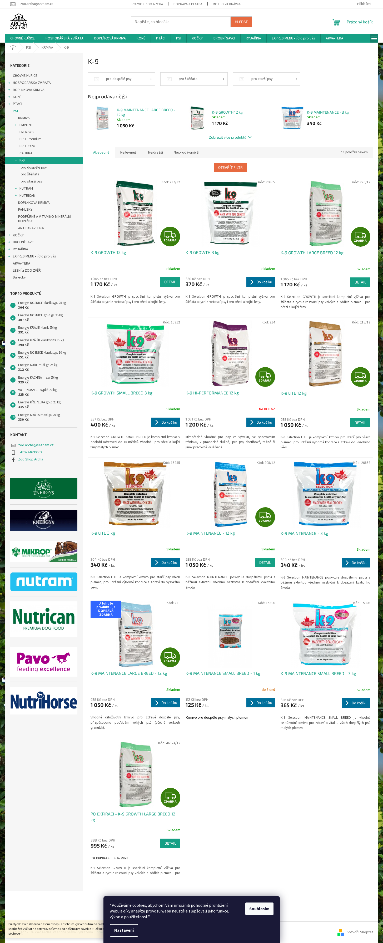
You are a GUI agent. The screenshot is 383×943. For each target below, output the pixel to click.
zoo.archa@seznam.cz (36, 445)
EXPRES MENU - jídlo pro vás (34, 256)
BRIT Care (27, 146)
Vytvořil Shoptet (360, 932)
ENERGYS (26, 132)
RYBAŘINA (20, 249)
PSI (15, 111)
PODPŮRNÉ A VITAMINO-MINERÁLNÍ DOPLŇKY (44, 219)
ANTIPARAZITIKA (31, 228)
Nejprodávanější (186, 152)
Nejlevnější (128, 152)
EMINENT (26, 125)
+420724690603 (30, 452)
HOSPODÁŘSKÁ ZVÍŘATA (32, 82)
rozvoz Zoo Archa (147, 4)
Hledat (241, 21)
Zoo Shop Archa (30, 459)
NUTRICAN (27, 195)
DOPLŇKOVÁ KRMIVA (28, 90)
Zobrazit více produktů (227, 137)
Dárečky (19, 277)
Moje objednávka (227, 4)
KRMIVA (24, 118)
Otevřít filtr (230, 167)
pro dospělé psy (34, 167)
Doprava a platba (187, 4)
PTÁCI (17, 104)
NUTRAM (26, 188)
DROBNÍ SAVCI (23, 242)
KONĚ (17, 97)
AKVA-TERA (21, 263)
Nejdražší (155, 152)
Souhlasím (259, 909)
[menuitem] (22, 38)
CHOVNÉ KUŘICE (25, 75)
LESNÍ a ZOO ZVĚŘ (27, 270)
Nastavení (124, 930)
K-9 (21, 160)
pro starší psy (32, 181)
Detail (170, 282)
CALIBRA (25, 153)
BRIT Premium (30, 139)
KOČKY (18, 235)
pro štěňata (30, 174)
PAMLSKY (25, 209)
